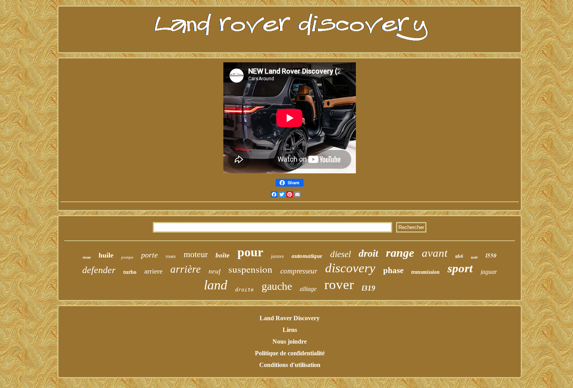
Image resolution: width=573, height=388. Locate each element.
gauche (277, 286)
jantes (277, 256)
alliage (308, 289)
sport (460, 268)
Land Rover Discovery (290, 318)
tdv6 (459, 256)
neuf (215, 271)
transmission (425, 272)
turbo (129, 272)
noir (474, 257)
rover (339, 284)
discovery (350, 268)
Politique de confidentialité (290, 353)
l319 (368, 288)
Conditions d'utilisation (289, 365)
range (400, 252)
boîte (223, 255)
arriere (153, 271)
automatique (307, 256)
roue (87, 257)
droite (244, 290)
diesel (340, 254)
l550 (491, 255)
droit (368, 253)
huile (106, 255)
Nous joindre (289, 341)
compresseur (298, 271)
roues (171, 256)
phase (393, 270)
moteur (196, 254)
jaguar (489, 271)
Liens (290, 329)
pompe (127, 257)
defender (98, 270)
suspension (250, 269)
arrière (185, 269)
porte (149, 254)
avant (434, 253)
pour (250, 252)
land (215, 285)
